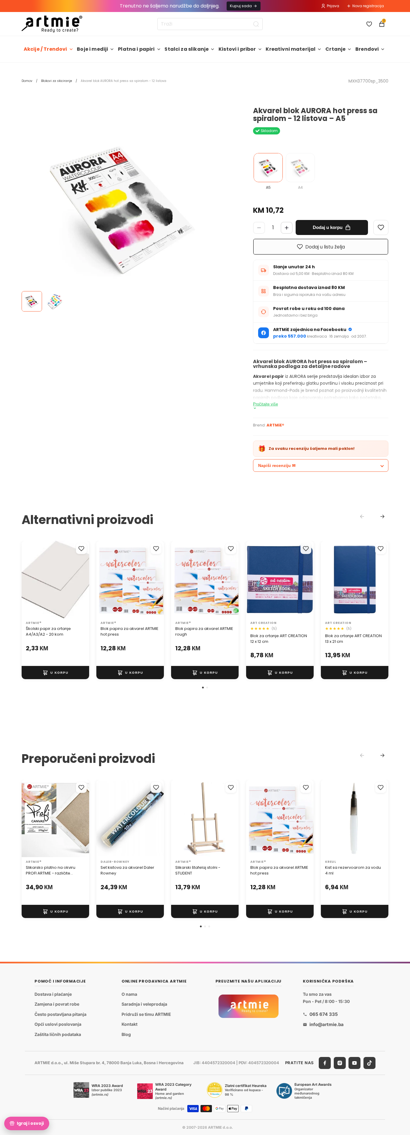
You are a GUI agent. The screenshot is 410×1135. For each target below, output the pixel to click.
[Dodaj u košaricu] (55, 672)
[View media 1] (32, 301)
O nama (129, 994)
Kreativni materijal (290, 49)
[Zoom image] (122, 208)
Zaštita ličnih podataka (58, 1034)
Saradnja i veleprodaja (144, 1004)
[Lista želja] (369, 24)
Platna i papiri (136, 49)
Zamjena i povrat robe (57, 1004)
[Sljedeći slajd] (82, 579)
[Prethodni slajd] (28, 579)
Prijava (333, 5)
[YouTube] (354, 1063)
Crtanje (335, 49)
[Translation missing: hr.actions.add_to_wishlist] (81, 548)
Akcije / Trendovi (45, 49)
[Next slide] (382, 516)
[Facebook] (325, 1063)
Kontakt (129, 1024)
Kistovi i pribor (237, 49)
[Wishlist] (380, 227)
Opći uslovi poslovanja (58, 1024)
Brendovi (367, 49)
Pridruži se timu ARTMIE (146, 1014)
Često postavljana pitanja (60, 1014)
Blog (126, 1034)
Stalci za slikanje (186, 49)
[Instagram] (340, 1063)
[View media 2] (54, 301)
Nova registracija (368, 5)
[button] (203, 687)
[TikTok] (369, 1063)
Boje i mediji (92, 49)
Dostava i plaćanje (53, 994)
